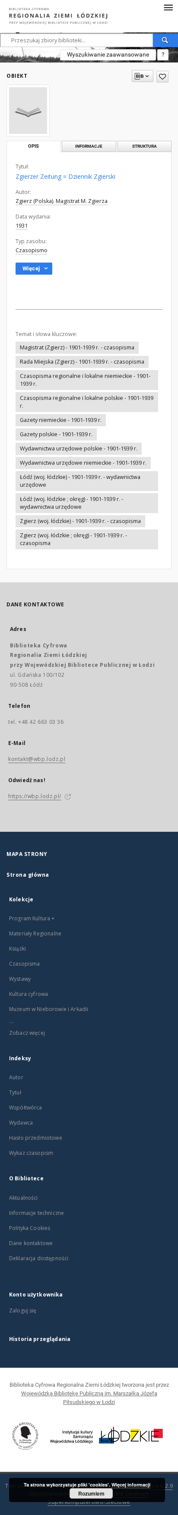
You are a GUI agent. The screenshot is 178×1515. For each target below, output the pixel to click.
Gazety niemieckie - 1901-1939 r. (61, 420)
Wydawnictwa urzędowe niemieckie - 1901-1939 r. (83, 462)
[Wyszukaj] (165, 40)
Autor (16, 1077)
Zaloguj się (23, 1310)
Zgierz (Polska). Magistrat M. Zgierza (62, 201)
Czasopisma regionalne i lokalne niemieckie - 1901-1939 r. (85, 379)
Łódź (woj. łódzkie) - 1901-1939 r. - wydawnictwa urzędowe (80, 480)
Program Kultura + (32, 918)
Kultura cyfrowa (28, 994)
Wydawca (21, 1122)
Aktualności (23, 1197)
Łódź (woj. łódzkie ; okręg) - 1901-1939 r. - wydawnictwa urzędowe (71, 502)
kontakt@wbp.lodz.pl (36, 759)
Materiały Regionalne (35, 933)
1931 (22, 225)
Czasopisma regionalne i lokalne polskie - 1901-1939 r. (86, 401)
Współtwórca (25, 1107)
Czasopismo (32, 250)
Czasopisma (24, 963)
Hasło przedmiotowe (35, 1137)
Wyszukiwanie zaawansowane (108, 54)
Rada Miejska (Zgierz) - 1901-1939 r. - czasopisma (82, 361)
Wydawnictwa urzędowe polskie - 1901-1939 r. (78, 448)
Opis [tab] (33, 146)
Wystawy (20, 979)
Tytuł (15, 1092)
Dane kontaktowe (31, 1243)
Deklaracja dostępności (38, 1258)
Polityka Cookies (29, 1228)
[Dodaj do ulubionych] (162, 76)
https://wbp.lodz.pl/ (34, 796)
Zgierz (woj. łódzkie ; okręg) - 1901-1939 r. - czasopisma (73, 539)
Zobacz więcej (27, 1032)
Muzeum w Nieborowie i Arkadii (48, 1009)
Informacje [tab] (88, 146)
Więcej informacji (130, 1484)
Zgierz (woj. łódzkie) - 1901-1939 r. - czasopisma (80, 521)
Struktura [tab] (144, 146)
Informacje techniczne (36, 1213)
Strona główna (27, 874)
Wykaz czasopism (31, 1153)
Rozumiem (91, 1493)
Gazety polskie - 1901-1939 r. (56, 434)
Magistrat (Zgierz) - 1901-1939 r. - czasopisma (77, 347)
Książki (17, 948)
